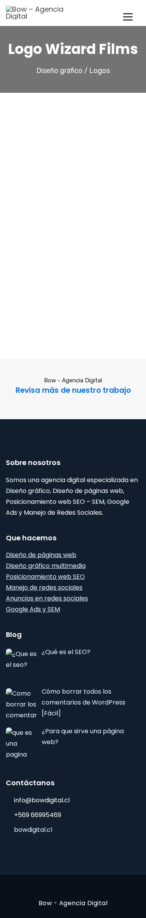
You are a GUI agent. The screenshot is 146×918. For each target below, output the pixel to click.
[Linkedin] (93, 344)
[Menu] (128, 16)
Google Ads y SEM (33, 609)
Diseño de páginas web (41, 554)
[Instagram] (71, 889)
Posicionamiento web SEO (45, 576)
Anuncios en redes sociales (47, 598)
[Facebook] (53, 344)
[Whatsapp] (66, 344)
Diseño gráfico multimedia (46, 565)
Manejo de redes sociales (44, 587)
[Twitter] (80, 344)
